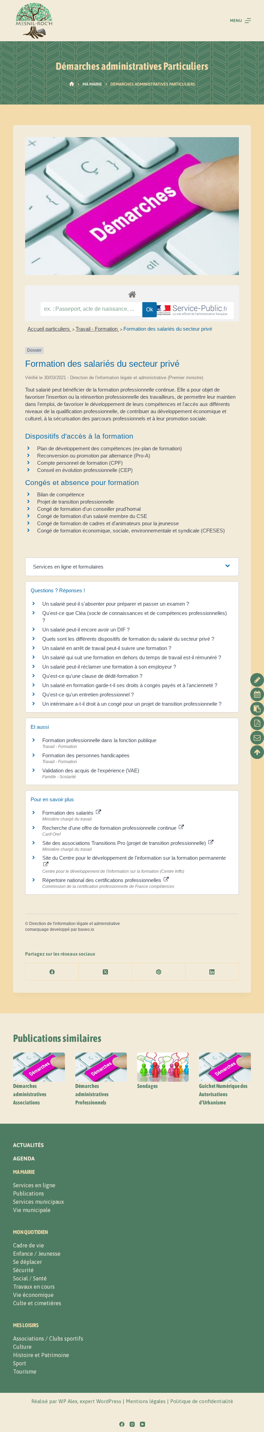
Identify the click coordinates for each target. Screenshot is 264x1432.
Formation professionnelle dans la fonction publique (99, 740)
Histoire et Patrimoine (41, 1355)
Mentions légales (146, 1401)
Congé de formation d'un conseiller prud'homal (89, 509)
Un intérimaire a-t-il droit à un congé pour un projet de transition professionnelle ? (131, 704)
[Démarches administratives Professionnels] (101, 1067)
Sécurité (23, 1270)
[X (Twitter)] (105, 972)
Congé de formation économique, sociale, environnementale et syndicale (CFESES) (131, 530)
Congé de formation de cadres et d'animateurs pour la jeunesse (108, 523)
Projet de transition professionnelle (75, 502)
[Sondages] (163, 1067)
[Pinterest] (159, 972)
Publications (28, 1193)
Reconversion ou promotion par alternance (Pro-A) (93, 456)
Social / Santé (30, 1278)
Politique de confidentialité (201, 1401)
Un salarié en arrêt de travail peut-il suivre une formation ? (106, 648)
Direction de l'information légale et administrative (74, 923)
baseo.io (86, 929)
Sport (19, 1363)
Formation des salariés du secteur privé (167, 329)
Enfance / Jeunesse (36, 1254)
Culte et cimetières (37, 1303)
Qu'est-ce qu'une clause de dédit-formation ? (92, 676)
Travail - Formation (97, 329)
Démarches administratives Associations (29, 1094)
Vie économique (33, 1295)
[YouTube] (142, 1424)
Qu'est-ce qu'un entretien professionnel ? (88, 694)
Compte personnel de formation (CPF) (80, 463)
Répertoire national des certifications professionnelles (102, 880)
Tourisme (24, 1371)
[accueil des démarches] (131, 294)
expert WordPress (100, 1401)
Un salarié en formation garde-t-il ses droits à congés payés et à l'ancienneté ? (129, 685)
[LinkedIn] (212, 972)
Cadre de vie (28, 1245)
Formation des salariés (68, 813)
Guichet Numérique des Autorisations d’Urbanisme (223, 1094)
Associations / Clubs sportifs (48, 1338)
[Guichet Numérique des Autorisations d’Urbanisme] (225, 1067)
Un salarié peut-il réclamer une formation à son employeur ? (109, 667)
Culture (22, 1347)
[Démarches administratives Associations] (39, 1067)
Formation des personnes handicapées (86, 755)
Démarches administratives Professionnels (92, 1094)
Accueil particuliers (49, 329)
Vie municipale (32, 1210)
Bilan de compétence (60, 494)
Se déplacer (27, 1262)
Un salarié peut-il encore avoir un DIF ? (86, 629)
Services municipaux (38, 1202)
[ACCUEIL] (71, 84)
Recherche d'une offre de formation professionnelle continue (110, 828)
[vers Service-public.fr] (191, 310)
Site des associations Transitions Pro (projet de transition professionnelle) (124, 843)
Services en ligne (34, 1185)
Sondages (147, 1086)
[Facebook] (52, 972)
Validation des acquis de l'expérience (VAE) (91, 770)
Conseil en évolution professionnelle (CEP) (85, 470)
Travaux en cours (34, 1287)
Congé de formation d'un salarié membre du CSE (92, 516)
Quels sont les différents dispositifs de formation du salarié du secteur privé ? (128, 639)
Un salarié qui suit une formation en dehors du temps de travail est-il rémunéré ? (131, 657)
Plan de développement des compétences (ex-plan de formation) (109, 448)
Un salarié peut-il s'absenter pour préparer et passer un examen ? (115, 604)
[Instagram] (132, 1424)
